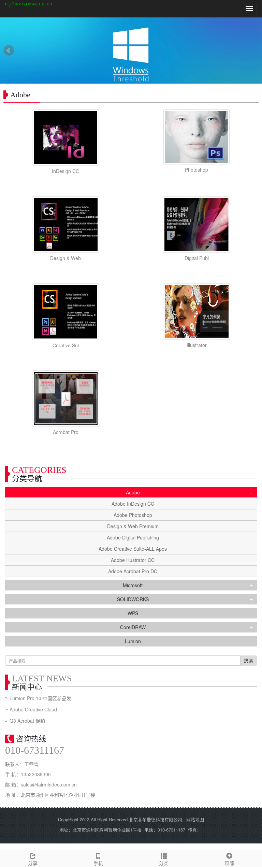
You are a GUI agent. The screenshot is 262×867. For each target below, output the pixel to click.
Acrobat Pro (65, 432)
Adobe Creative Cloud (33, 709)
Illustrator (197, 345)
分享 (33, 862)
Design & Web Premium (133, 526)
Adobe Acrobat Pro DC (132, 571)
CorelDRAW (133, 627)
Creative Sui (66, 345)
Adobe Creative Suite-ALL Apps (133, 548)
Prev (8, 50)
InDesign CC (65, 171)
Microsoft (133, 585)
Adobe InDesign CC (133, 503)
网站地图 (195, 819)
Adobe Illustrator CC (133, 560)
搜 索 (248, 660)
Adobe (133, 492)
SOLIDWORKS (133, 599)
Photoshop (196, 169)
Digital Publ (197, 258)
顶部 (229, 862)
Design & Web (65, 258)
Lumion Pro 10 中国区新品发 (40, 698)
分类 (164, 862)
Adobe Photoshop (133, 514)
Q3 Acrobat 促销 (27, 720)
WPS (133, 613)
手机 (98, 862)
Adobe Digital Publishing (133, 537)
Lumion (133, 641)
